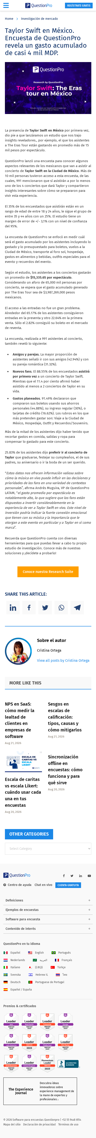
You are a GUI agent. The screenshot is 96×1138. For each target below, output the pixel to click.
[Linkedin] (13, 607)
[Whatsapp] (61, 607)
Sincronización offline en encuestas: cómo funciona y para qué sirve (65, 769)
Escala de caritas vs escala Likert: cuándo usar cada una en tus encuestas (23, 792)
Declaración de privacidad (39, 1124)
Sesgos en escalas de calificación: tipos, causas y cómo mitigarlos (65, 717)
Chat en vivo (43, 885)
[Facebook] (29, 607)
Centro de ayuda (19, 885)
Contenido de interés (21, 929)
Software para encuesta (23, 919)
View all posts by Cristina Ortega (63, 660)
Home (9, 19)
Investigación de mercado (39, 19)
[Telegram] (77, 607)
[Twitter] (45, 607)
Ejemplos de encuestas (22, 910)
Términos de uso (68, 1124)
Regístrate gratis (78, 5)
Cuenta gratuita (68, 885)
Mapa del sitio (12, 1124)
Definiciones (14, 900)
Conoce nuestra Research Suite (48, 572)
